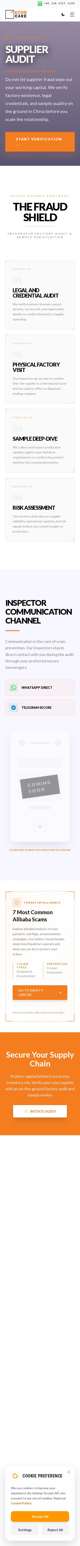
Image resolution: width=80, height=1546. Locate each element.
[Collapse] (68, 1472)
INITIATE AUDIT (43, 1111)
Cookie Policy (21, 1503)
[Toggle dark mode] (63, 14)
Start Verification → (39, 141)
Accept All (40, 1516)
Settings (25, 1530)
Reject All (55, 1530)
